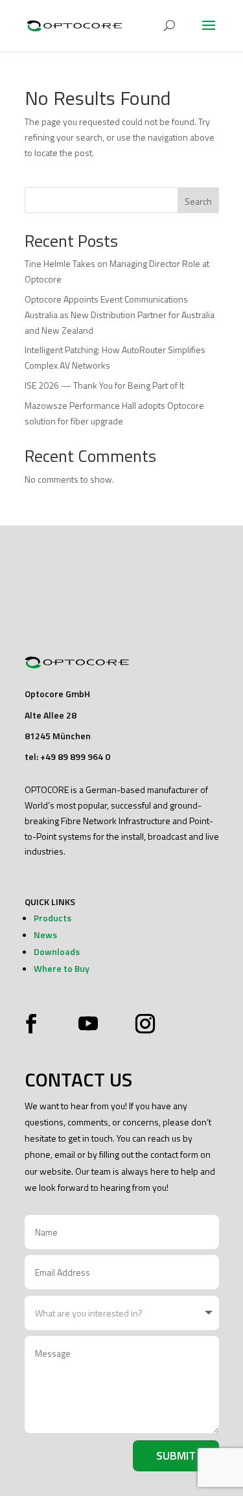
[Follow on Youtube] (88, 1023)
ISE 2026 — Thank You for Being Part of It (104, 385)
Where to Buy (61, 968)
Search (198, 201)
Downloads (57, 951)
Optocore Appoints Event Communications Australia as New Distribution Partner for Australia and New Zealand (119, 314)
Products (52, 918)
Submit (176, 1455)
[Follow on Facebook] (34, 1023)
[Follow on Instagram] (142, 1023)
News (45, 934)
